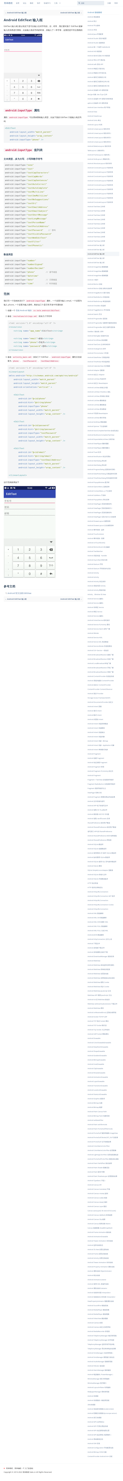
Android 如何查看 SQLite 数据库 (99, 857)
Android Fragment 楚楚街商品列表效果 (101, 797)
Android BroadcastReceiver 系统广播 (101, 672)
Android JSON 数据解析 (96, 935)
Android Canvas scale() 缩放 (97, 1198)
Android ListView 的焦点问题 (98, 387)
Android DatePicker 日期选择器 (99, 357)
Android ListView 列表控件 (97, 379)
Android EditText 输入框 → (71, 12)
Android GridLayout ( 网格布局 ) (99, 159)
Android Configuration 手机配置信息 (100, 1448)
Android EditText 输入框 (96, 245)
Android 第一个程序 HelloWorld (99, 47)
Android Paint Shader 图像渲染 (98, 1168)
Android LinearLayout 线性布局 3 (99, 137)
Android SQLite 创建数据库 (97, 849)
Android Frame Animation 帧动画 (99, 1232)
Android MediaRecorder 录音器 (99, 1331)
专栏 (38, 3)
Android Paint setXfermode (97, 1124)
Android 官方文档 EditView (19, 593)
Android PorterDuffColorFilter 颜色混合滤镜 (103, 1159)
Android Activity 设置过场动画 (98, 1258)
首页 (17, 3)
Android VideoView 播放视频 (98, 1318)
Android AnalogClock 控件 (97, 349)
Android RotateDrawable (96, 1073)
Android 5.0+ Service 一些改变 (98, 650)
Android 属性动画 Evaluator (97, 1288)
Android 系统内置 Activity (97, 586)
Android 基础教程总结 (95, 1439)
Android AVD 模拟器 (95, 51)
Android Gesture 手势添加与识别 (99, 568)
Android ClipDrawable (95, 1068)
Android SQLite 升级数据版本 (98, 879)
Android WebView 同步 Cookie (98, 986)
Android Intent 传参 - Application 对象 (101, 745)
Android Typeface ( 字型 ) (96, 1180)
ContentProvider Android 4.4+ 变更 (100, 1456)
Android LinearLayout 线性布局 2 (99, 133)
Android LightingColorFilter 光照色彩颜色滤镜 (103, 1155)
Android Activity (93, 573)
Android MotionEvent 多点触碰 (99, 547)
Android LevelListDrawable (97, 1090)
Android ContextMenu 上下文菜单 (100, 491)
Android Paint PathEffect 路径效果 (100, 1163)
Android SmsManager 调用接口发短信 (101, 1357)
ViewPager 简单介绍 (95, 793)
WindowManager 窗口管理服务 (99, 1379)
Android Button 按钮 (95, 284)
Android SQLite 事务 (95, 866)
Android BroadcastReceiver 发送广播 (101, 659)
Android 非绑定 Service (96, 607)
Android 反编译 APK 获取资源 (98, 90)
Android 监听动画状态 (95, 1245)
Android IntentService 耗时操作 (99, 620)
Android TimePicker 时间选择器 (99, 362)
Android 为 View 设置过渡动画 (98, 1249)
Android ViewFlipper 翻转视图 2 (99, 448)
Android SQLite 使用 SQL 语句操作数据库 (102, 862)
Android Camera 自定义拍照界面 (99, 1327)
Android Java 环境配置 (95, 34)
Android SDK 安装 (94, 1443)
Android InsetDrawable (96, 1064)
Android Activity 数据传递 (97, 590)
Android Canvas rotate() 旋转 (98, 1193)
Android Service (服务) (95, 599)
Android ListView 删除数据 (97, 400)
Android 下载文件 (94, 943)
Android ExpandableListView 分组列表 (101, 439)
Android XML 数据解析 (96, 913)
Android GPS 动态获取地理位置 (98, 1430)
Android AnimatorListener (97, 1280)
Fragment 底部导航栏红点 (97, 788)
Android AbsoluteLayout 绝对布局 (100, 163)
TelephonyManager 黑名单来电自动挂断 (102, 1349)
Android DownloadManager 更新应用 (101, 956)
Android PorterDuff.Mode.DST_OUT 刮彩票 (103, 1137)
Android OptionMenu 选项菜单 (99, 487)
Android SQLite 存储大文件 (97, 874)
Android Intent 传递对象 (96, 737)
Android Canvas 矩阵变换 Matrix (99, 1224)
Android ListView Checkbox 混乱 (99, 392)
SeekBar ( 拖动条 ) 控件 (96, 331)
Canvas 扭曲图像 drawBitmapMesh (100, 1228)
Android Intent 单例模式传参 (98, 749)
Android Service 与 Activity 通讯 (99, 624)
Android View (92, 112)
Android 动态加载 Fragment (97, 762)
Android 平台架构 (94, 25)
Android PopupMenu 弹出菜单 (98, 499)
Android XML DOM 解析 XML (98, 922)
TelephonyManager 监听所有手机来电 (101, 1344)
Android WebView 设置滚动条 (98, 974)
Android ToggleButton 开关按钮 (99, 310)
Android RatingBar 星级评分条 (98, 336)
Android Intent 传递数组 (96, 728)
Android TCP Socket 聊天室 (97, 1025)
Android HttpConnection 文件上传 (100, 939)
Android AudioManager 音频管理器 (100, 1361)
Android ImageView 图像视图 (98, 267)
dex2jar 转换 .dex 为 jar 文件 (97, 94)
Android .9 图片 (93, 280)
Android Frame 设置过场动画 (98, 1254)
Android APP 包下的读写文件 (98, 805)
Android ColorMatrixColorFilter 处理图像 (102, 1150)
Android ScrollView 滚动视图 (98, 340)
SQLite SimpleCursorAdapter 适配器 (100, 870)
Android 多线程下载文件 (96, 948)
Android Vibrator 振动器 (96, 1366)
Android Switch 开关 (95, 314)
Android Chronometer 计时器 (98, 353)
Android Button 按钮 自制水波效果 (100, 288)
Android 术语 (92, 30)
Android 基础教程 (94, 17)
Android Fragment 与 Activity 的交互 (100, 771)
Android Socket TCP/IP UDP (97, 1017)
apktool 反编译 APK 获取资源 (98, 103)
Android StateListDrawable (97, 1094)
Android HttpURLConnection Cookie (101, 905)
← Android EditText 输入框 (16, 12)
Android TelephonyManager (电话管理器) (102, 1336)
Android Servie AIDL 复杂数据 (98, 642)
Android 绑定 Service (95, 612)
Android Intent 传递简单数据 (98, 724)
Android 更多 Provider (95, 693)
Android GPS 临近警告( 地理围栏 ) (99, 1435)
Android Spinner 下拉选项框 (97, 426)
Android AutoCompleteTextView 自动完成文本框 (103, 431)
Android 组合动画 (94, 1275)
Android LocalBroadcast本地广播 (99, 663)
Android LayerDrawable (96, 1081)
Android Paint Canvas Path (97, 1111)
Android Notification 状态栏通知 (99, 456)
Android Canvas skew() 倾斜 (97, 1202)
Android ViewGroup (95, 116)
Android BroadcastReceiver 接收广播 (101, 655)
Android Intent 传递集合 (96, 732)
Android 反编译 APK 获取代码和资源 (100, 99)
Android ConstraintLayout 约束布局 (100, 168)
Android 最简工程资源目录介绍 (98, 86)
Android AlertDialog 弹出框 (97, 461)
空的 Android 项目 (24, 310)
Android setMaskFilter (95, 1120)
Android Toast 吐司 (94, 452)
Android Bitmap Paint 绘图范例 (99, 1116)
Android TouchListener (96, 534)
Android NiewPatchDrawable (98, 1047)
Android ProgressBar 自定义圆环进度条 (101, 327)
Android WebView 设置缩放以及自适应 (101, 978)
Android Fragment (94, 754)
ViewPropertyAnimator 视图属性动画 (101, 1301)
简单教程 (8, 3)
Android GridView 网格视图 (97, 422)
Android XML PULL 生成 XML (98, 930)
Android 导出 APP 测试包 (96, 60)
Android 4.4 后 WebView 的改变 (99, 999)
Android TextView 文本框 (96, 206)
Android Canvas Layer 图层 (97, 1206)
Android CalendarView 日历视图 (99, 366)
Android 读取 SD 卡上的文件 (97, 810)
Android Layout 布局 (95, 125)
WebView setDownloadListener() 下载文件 (102, 1004)
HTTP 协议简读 (93, 883)
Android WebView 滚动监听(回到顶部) (101, 965)
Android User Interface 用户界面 (99, 107)
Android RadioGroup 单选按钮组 (99, 301)
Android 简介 (92, 21)
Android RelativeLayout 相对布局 (99, 146)
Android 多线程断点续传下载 (98, 952)
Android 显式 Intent (95, 711)
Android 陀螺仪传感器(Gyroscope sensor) (102, 1413)
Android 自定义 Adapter (96, 375)
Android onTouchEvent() (96, 543)
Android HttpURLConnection (98, 892)
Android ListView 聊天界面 (97, 418)
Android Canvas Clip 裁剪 (96, 1219)
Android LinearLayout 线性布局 (99, 129)
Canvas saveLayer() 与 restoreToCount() (102, 1211)
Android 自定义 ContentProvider (99, 685)
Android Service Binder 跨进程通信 (100, 646)
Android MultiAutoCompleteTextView (101, 435)
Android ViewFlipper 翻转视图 (98, 443)
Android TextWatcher (95, 551)
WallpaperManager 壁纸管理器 (98, 1392)
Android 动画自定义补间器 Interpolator (101, 1297)
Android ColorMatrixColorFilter (99, 1146)
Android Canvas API (95, 1185)
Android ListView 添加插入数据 (98, 396)
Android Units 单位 (94, 120)
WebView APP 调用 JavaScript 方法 (100, 995)
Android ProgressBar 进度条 (97, 318)
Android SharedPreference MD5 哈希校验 (102, 836)
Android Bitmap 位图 (95, 1103)
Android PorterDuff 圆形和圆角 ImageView (103, 1133)
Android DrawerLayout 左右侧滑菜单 (101, 525)
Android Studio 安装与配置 (97, 38)
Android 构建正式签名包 (96, 69)
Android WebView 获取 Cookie (98, 982)
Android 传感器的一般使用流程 (98, 1400)
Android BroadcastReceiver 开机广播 (101, 668)
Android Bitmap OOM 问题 (97, 1452)
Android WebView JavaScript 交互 (99, 991)
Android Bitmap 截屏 (95, 1107)
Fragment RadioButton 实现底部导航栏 (101, 784)
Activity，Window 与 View (97, 594)
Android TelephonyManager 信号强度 (101, 1340)
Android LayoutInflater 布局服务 (99, 1387)
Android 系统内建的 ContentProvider (101, 681)
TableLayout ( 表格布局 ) (96, 150)
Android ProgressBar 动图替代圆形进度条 (102, 323)
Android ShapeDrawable (96, 1051)
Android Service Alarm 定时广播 (99, 629)
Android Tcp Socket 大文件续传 (99, 1030)
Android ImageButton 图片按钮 (99, 293)
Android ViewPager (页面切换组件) (100, 504)
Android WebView (94, 961)
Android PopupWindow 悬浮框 (98, 482)
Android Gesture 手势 (95, 564)
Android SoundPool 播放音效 (98, 1305)
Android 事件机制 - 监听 (96, 530)
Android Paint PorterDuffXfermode (100, 1129)
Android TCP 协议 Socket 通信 (98, 1021)
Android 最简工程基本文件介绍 (98, 81)
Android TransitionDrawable (98, 1086)
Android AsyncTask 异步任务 (98, 560)
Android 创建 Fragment (96, 758)
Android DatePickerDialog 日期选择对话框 (102, 474)
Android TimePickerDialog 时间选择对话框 (102, 478)
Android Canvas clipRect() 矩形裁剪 (100, 1215)
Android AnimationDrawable (98, 1077)
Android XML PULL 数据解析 (98, 926)
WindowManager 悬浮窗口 (97, 1383)
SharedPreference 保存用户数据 (99, 823)
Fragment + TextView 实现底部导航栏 (101, 780)
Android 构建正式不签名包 (97, 73)
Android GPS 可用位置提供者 (98, 1426)
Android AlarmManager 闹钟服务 (99, 1370)
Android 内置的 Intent (95, 719)
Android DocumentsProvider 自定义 (100, 702)
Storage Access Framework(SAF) (99, 698)
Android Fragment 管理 (96, 767)
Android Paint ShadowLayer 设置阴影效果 (102, 1176)
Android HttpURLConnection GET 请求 (101, 896)
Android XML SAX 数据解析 (97, 918)
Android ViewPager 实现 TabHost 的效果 (102, 517)
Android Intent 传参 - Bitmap (98, 741)
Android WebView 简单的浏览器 (99, 969)
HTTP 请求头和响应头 (95, 887)
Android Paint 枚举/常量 (96, 1172)
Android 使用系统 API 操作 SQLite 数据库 (102, 853)
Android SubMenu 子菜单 (97, 495)
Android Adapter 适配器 (96, 370)
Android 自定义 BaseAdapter (98, 383)
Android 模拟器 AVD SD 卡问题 (98, 814)
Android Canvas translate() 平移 (99, 1189)
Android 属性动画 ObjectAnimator (100, 1271)
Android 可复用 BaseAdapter (98, 413)
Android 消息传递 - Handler (97, 556)
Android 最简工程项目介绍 (97, 77)
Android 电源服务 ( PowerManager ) (100, 1374)
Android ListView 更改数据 (97, 409)
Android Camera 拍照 (95, 1323)
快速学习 (47, 3)
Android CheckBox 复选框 (97, 306)
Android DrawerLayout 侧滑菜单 (99, 521)
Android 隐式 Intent (95, 715)
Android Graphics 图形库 (96, 1099)
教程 (31, 3)
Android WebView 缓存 (96, 1008)
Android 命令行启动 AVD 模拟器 (99, 56)
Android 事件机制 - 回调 (96, 538)
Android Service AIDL (95, 637)
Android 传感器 (93, 1396)
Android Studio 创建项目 (96, 43)
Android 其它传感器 (94, 1417)
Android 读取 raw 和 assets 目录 (99, 818)
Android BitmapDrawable (97, 1060)
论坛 (24, 3)
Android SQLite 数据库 (95, 844)
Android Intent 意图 (95, 706)
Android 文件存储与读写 (96, 801)
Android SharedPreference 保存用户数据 (102, 827)
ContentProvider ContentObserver (100, 689)
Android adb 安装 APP (95, 64)
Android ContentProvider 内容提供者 (101, 676)
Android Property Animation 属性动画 (101, 1267)
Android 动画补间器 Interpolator (99, 1292)
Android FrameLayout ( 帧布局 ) (99, 155)
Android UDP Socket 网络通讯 (98, 1034)
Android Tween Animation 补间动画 (100, 1241)
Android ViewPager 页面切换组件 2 (100, 508)
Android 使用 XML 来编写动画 (98, 1284)
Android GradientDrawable (97, 1055)
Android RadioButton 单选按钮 (98, 297)
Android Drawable (94, 1038)
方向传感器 (91, 1405)
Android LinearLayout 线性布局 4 (99, 142)
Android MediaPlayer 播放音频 (98, 1310)
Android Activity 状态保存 (97, 581)
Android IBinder (93, 633)
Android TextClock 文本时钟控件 (99, 344)
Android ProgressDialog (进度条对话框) (101, 469)
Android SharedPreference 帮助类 (99, 840)
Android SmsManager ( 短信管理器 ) (100, 1353)
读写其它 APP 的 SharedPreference (100, 831)
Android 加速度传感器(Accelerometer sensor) (101, 1409)
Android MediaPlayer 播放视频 (98, 1314)
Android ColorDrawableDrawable (99, 1043)
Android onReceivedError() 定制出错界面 (102, 1012)
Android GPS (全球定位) (96, 1422)
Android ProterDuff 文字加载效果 (99, 1142)
